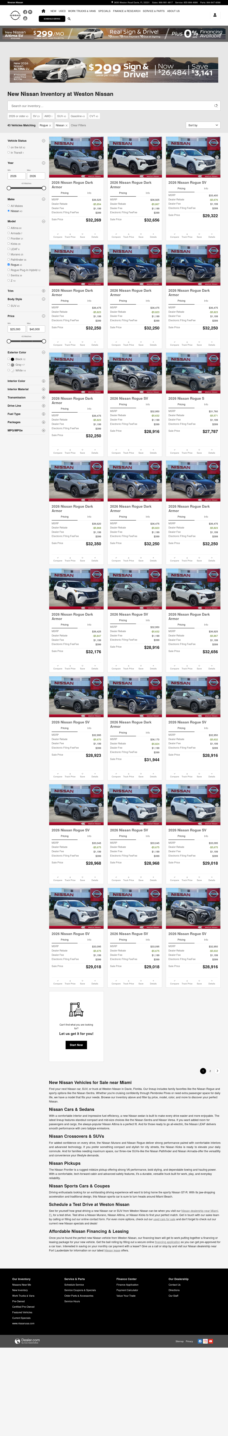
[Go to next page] (218, 1071)
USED (62, 11)
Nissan (60, 125)
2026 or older (18, 116)
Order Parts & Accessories (78, 1295)
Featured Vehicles (22, 1312)
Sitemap (180, 1341)
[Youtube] (210, 1341)
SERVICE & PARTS (154, 11)
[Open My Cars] (214, 15)
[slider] (9, 188)
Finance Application (127, 1284)
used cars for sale (164, 1219)
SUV (61, 116)
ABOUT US (173, 11)
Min (9, 170)
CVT (93, 116)
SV (36, 116)
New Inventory (20, 1290)
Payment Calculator (127, 1290)
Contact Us (175, 1284)
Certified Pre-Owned (23, 1306)
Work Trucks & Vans (23, 1295)
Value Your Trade (126, 1295)
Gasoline (78, 116)
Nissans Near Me (21, 1284)
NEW (53, 11)
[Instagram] (30, 13)
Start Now (76, 1045)
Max (29, 170)
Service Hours (72, 1301)
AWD (48, 116)
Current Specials (21, 1317)
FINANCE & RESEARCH (126, 11)
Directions (174, 1290)
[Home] (15, 15)
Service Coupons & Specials (80, 1290)
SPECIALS (104, 11)
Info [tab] (89, 192)
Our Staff (173, 1295)
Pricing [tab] (65, 192)
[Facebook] (25, 13)
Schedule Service (74, 1284)
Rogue (44, 125)
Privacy (189, 1341)
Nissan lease (112, 1250)
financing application (167, 1242)
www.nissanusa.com (23, 1323)
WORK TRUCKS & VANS (82, 11)
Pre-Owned (18, 1301)
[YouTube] (25, 19)
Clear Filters (78, 125)
